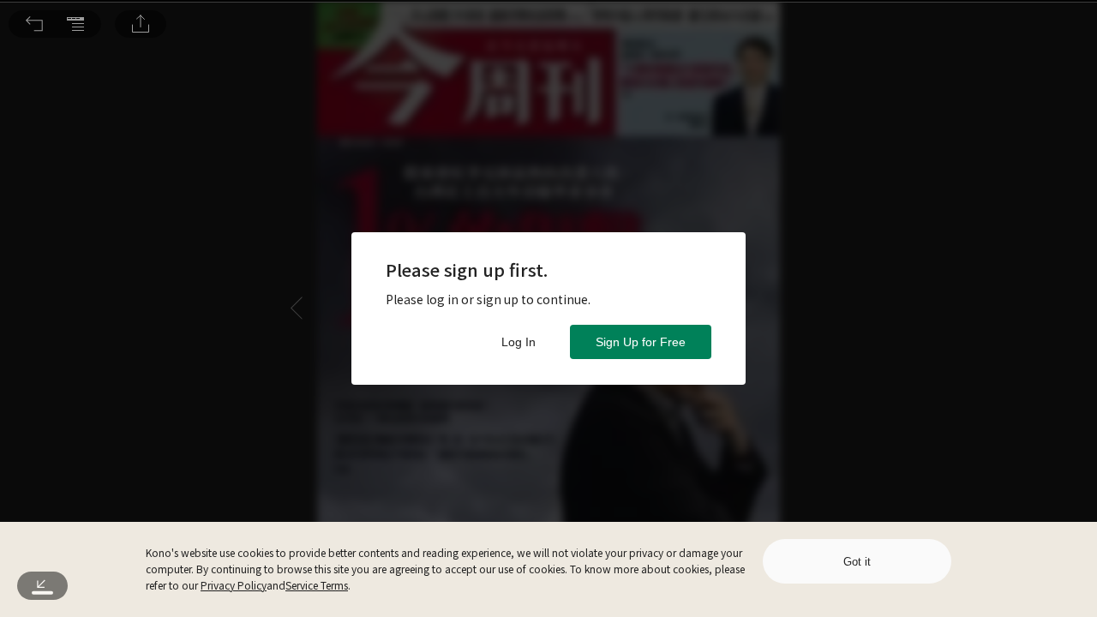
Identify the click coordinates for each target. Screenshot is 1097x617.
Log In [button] (518, 342)
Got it (857, 561)
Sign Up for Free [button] (641, 342)
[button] (34, 24)
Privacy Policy (234, 585)
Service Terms (316, 585)
